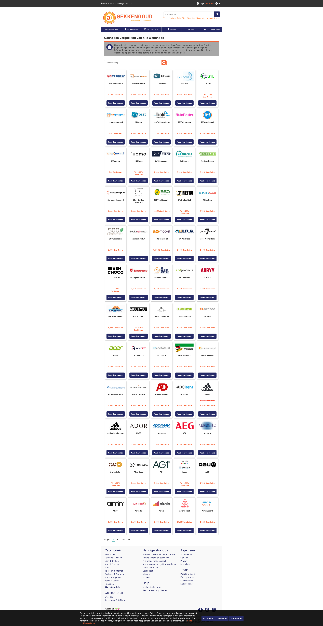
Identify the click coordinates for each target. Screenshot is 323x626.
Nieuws (146, 574)
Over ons (109, 597)
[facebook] (200, 609)
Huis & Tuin (110, 554)
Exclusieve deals (213, 29)
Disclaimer (185, 564)
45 (129, 539)
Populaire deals (187, 574)
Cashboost (148, 571)
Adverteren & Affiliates (115, 600)
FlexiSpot (172, 18)
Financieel (109, 584)
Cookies (184, 557)
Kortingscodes (187, 577)
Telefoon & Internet (114, 571)
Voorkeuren (236, 618)
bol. (217, 18)
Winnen (146, 577)
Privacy (183, 561)
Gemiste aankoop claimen (155, 590)
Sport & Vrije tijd (113, 577)
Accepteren (208, 618)
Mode (107, 567)
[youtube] (207, 609)
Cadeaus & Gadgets (114, 574)
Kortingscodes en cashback (156, 557)
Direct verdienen (150, 567)
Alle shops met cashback (154, 561)
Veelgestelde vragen (152, 587)
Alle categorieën (112, 587)
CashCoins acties (111, 29)
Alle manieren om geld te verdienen (159, 564)
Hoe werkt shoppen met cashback (159, 554)
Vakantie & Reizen (113, 557)
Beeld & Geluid (112, 580)
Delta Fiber (181, 18)
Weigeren (222, 618)
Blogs (193, 29)
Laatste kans (186, 583)
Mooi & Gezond (112, 564)
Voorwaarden (186, 554)
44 (123, 539)
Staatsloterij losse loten (196, 18)
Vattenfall (211, 18)
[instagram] (214, 609)
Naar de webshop (115, 103)
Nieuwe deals (186, 580)
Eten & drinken (112, 561)
